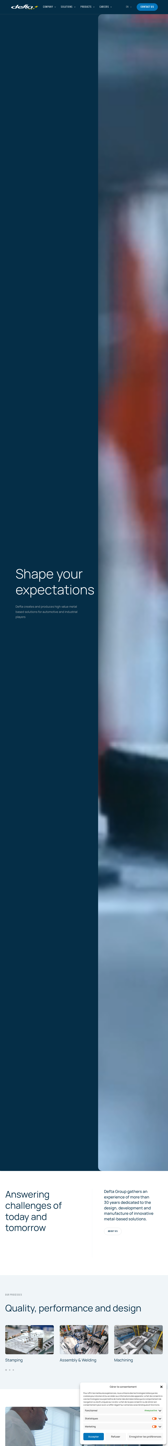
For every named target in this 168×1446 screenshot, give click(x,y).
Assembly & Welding (78, 1360)
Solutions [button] (67, 7)
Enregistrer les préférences (145, 1436)
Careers (104, 7)
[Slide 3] (13, 1370)
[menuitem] (49, 7)
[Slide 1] (6, 1370)
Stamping (14, 1360)
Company (48, 7)
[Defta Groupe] (25, 7)
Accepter (93, 1436)
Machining (123, 1360)
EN (127, 7)
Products (86, 7)
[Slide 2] (9, 1370)
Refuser (115, 1436)
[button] (161, 1386)
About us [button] (113, 1231)
